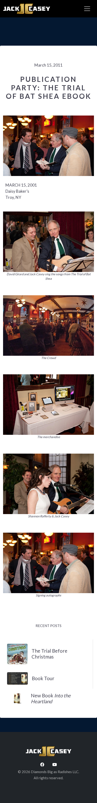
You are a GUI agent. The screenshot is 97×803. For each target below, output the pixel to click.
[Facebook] (42, 765)
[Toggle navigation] (87, 8)
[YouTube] (54, 765)
